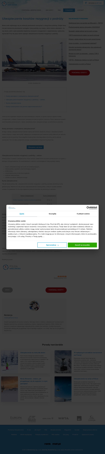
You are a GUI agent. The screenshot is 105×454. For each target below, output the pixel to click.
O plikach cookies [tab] (83, 214)
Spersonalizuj (51, 245)
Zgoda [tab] (21, 214)
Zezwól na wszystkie (82, 245)
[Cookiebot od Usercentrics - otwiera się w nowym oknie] (88, 207)
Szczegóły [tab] (52, 214)
